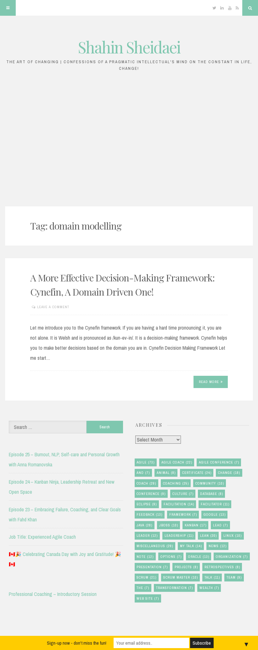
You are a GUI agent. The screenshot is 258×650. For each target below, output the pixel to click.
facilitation (179, 504)
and (143, 472)
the (143, 588)
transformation (174, 588)
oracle (198, 556)
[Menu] (8, 8)
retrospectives (222, 567)
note (145, 556)
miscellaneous (155, 546)
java (144, 525)
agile (145, 462)
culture (183, 494)
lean (208, 535)
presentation (152, 567)
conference (151, 494)
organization (232, 556)
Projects (186, 567)
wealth (209, 588)
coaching (176, 483)
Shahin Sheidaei (129, 47)
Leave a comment (53, 307)
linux (232, 535)
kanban (195, 525)
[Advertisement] (129, 142)
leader (147, 535)
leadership (179, 535)
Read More (209, 382)
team (234, 577)
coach (146, 483)
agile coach (176, 462)
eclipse (147, 504)
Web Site (148, 598)
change (229, 472)
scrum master (180, 577)
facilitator (215, 504)
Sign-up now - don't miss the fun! (76, 643)
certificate (196, 472)
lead (220, 525)
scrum (146, 577)
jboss (168, 525)
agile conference (219, 462)
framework (183, 514)
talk (212, 577)
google (215, 514)
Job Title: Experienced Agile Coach (42, 536)
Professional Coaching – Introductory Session (53, 594)
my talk (191, 546)
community (209, 483)
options (171, 556)
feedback (149, 514)
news (218, 546)
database (211, 494)
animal (166, 472)
